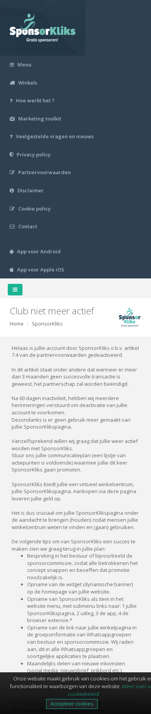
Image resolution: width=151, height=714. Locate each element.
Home (17, 323)
